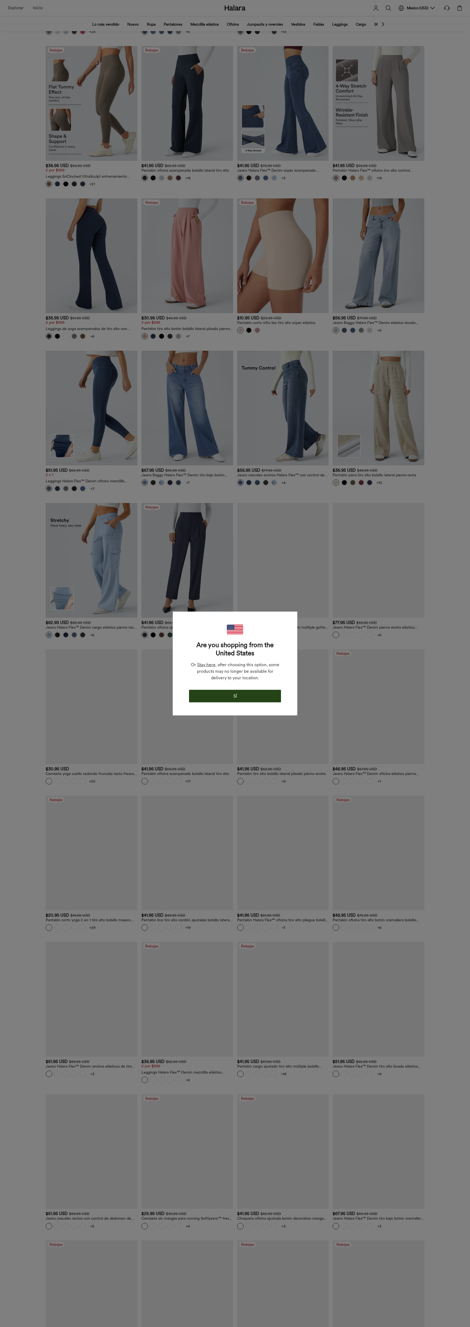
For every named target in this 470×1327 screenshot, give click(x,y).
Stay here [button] (206, 664)
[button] (235, 629)
